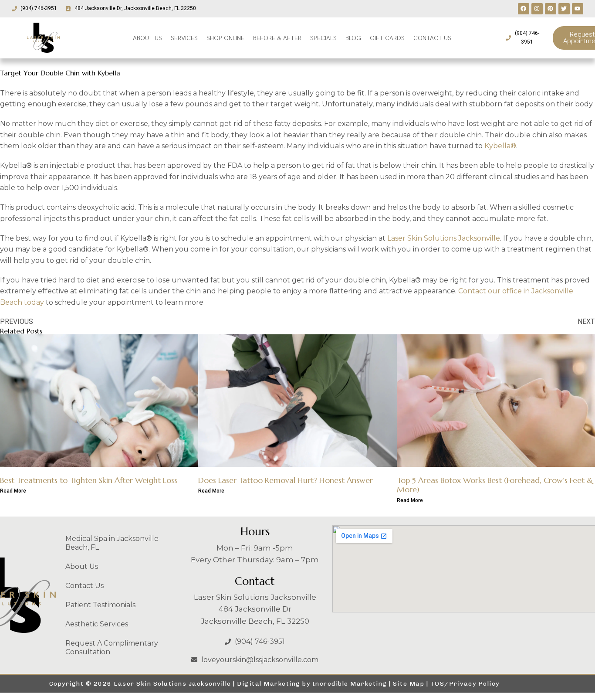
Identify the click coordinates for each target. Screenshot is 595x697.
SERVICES (184, 38)
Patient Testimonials (100, 605)
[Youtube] (577, 8)
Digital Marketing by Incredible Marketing (312, 683)
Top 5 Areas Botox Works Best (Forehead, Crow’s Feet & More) (495, 485)
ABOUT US (147, 38)
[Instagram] (537, 8)
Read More (13, 491)
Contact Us (84, 585)
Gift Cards (387, 38)
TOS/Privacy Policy (465, 683)
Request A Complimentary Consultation (111, 647)
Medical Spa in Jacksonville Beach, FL (112, 542)
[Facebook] (523, 8)
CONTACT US (432, 38)
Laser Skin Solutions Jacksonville (443, 238)
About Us (81, 566)
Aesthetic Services (96, 624)
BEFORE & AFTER (277, 38)
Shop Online (225, 38)
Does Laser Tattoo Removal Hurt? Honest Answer (285, 480)
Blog (353, 38)
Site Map (408, 683)
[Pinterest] (550, 8)
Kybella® (500, 146)
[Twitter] (564, 8)
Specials (323, 38)
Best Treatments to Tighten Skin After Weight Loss (88, 480)
